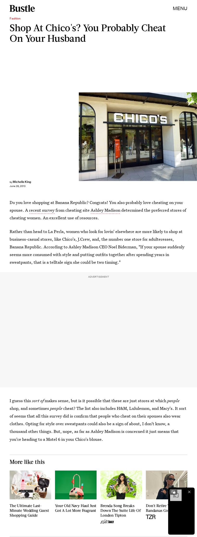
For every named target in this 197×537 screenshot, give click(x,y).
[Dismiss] (189, 492)
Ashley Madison (105, 210)
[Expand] (173, 492)
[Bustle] (22, 8)
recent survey (42, 210)
